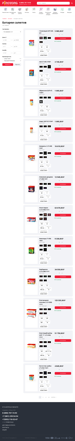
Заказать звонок (23, 4)
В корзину (63, 38)
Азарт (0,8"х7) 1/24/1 (46, 121)
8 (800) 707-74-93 (25, 3)
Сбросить (17, 64)
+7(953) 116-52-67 (10, 419)
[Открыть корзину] (72, 3)
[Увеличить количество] (62, 34)
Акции (4, 430)
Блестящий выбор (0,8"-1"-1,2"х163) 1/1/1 (45, 335)
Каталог (10, 18)
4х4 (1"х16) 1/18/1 (45, 62)
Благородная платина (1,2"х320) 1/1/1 (45, 302)
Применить (8, 64)
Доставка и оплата (8, 425)
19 (48, 397)
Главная (4, 18)
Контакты (5, 427)
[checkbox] (3, 58)
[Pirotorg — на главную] (10, 3)
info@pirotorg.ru (10, 422)
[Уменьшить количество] (56, 34)
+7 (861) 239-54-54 (10, 416)
